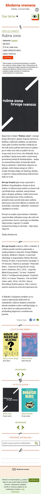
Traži (36, 443)
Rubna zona (7, 415)
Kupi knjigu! (8, 57)
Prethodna (18, 374)
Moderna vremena (20, 5)
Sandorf (14, 41)
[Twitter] (34, 319)
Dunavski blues (27, 415)
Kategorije (34, 16)
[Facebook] (31, 319)
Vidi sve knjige (20, 369)
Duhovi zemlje (27, 359)
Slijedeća (23, 374)
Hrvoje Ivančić (10, 31)
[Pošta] (38, 319)
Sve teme (9, 16)
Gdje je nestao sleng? (10, 359)
